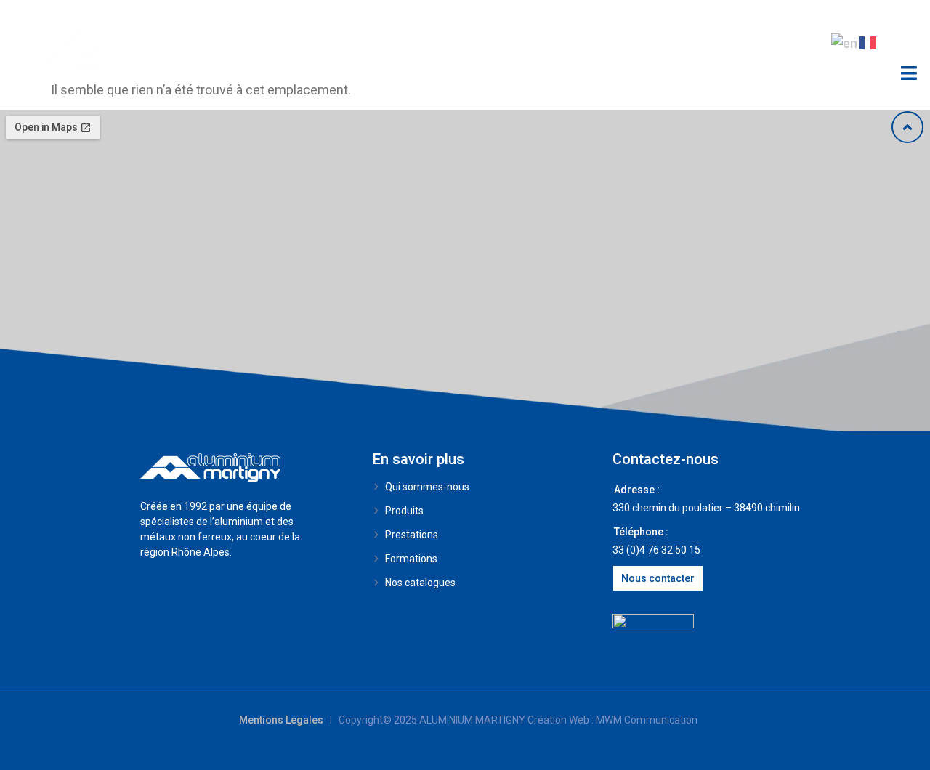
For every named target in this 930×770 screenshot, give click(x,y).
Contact (734, 43)
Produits (222, 43)
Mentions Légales (281, 720)
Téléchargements (619, 43)
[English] (845, 41)
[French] (868, 41)
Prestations (341, 43)
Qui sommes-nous (470, 43)
